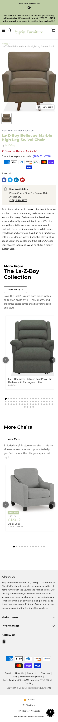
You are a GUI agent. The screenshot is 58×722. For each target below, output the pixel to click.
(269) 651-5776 (42, 156)
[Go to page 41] (16, 404)
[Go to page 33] (44, 401)
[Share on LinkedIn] (16, 179)
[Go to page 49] (38, 404)
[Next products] (52, 360)
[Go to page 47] (33, 404)
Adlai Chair (14, 523)
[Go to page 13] (38, 398)
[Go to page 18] (52, 398)
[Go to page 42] (19, 404)
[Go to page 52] (47, 404)
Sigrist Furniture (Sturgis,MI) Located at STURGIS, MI (27, 680)
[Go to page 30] (36, 401)
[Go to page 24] (19, 401)
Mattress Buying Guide (31, 676)
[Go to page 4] (14, 398)
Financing (45, 673)
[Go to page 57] (30, 407)
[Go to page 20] (8, 401)
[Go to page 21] (11, 401)
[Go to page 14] (41, 398)
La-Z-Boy (10, 145)
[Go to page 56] (27, 407)
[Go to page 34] (47, 401)
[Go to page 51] (44, 404)
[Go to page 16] (47, 398)
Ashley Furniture (15, 526)
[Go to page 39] (11, 404)
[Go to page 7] (22, 398)
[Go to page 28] (30, 401)
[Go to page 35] (49, 401)
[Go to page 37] (5, 404)
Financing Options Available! (20, 151)
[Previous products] (6, 360)
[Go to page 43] (22, 404)
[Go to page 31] (38, 401)
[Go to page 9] (27, 398)
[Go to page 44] (25, 404)
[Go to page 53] (49, 404)
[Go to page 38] (8, 404)
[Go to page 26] (25, 401)
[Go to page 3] (11, 398)
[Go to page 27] (27, 401)
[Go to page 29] (33, 401)
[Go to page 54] (52, 404)
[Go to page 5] (16, 398)
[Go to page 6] (19, 398)
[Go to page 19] (5, 401)
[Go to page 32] (41, 401)
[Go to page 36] (52, 401)
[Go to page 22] (14, 401)
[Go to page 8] (25, 398)
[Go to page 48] (36, 404)
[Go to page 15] (44, 398)
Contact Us (32, 673)
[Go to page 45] (27, 404)
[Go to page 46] (30, 404)
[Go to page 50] (41, 404)
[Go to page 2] (8, 398)
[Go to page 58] (33, 407)
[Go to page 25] (22, 401)
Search (8, 673)
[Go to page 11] (33, 398)
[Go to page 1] (6, 399)
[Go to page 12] (36, 398)
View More (14, 289)
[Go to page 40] (14, 404)
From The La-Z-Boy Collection (18, 130)
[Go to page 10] (30, 398)
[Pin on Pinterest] (22, 179)
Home (5, 43)
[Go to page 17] (49, 398)
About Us (19, 673)
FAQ (15, 676)
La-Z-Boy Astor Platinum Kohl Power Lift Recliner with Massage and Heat (30, 380)
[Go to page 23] (16, 401)
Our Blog (29, 683)
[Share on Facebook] (4, 179)
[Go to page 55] (25, 407)
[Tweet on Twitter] (10, 179)
